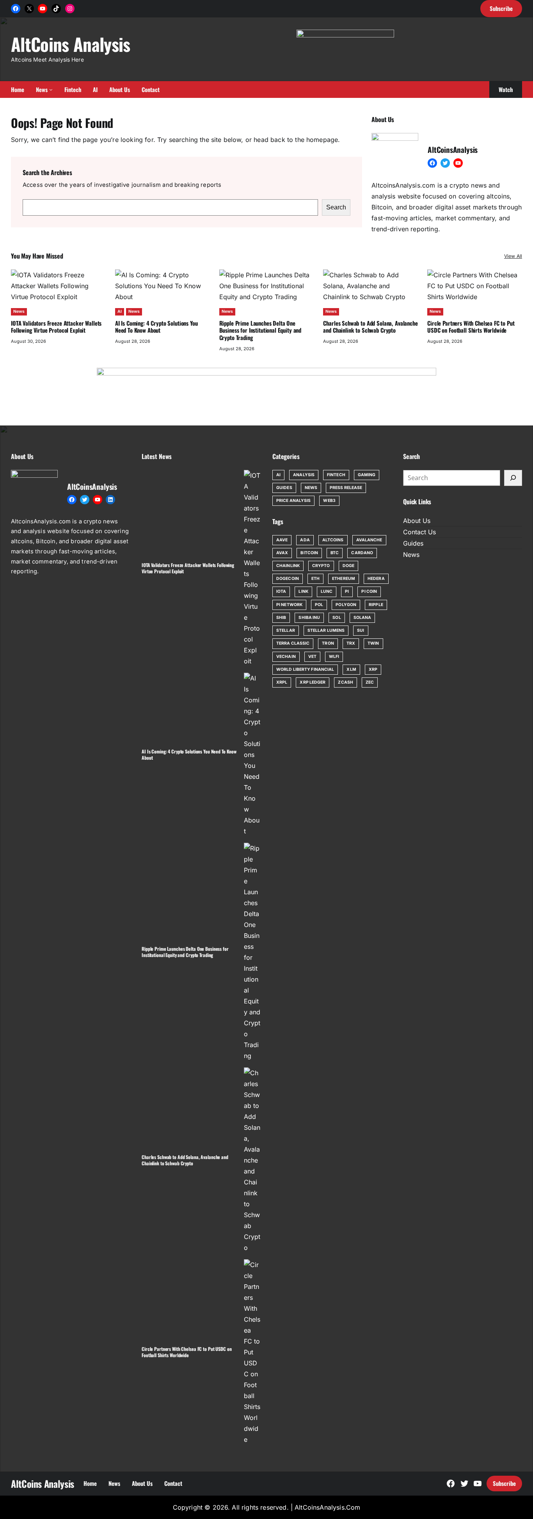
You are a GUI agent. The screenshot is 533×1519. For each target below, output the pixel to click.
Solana (362, 617)
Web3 (329, 500)
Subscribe (504, 1483)
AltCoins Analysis (70, 44)
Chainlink (288, 565)
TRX (350, 643)
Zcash (345, 682)
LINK (303, 591)
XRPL (281, 682)
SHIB (281, 617)
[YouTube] (42, 8)
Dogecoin (287, 578)
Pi (347, 591)
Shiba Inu (309, 617)
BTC (334, 552)
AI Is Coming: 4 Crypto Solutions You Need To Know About (156, 327)
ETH (315, 578)
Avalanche (369, 539)
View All (513, 256)
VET (312, 656)
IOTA (281, 591)
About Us (416, 521)
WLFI (334, 656)
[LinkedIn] (110, 499)
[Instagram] (70, 8)
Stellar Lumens (326, 630)
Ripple (376, 604)
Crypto (321, 565)
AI (119, 311)
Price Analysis (293, 500)
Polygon (346, 604)
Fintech (336, 474)
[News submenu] (51, 89)
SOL (336, 617)
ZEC (370, 682)
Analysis (303, 474)
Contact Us (419, 532)
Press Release (346, 487)
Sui (360, 630)
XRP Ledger (312, 682)
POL (319, 604)
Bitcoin (309, 552)
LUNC (326, 591)
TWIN (373, 643)
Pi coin (369, 591)
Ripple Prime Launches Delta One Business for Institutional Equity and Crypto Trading (260, 330)
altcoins (333, 539)
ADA (304, 539)
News (19, 311)
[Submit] (513, 478)
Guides (284, 487)
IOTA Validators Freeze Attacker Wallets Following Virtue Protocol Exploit (56, 327)
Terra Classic (292, 643)
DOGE (348, 565)
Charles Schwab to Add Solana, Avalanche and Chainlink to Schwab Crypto (370, 327)
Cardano (362, 552)
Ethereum (343, 578)
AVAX (282, 552)
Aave (282, 539)
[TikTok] (56, 8)
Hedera (376, 578)
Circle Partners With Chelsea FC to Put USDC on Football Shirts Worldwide (470, 327)
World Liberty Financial (305, 669)
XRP (373, 669)
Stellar (285, 630)
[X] (29, 8)
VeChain (286, 656)
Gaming (367, 474)
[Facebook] (15, 8)
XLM (351, 669)
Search (336, 207)
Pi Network (289, 604)
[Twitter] (445, 163)
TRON (328, 643)
